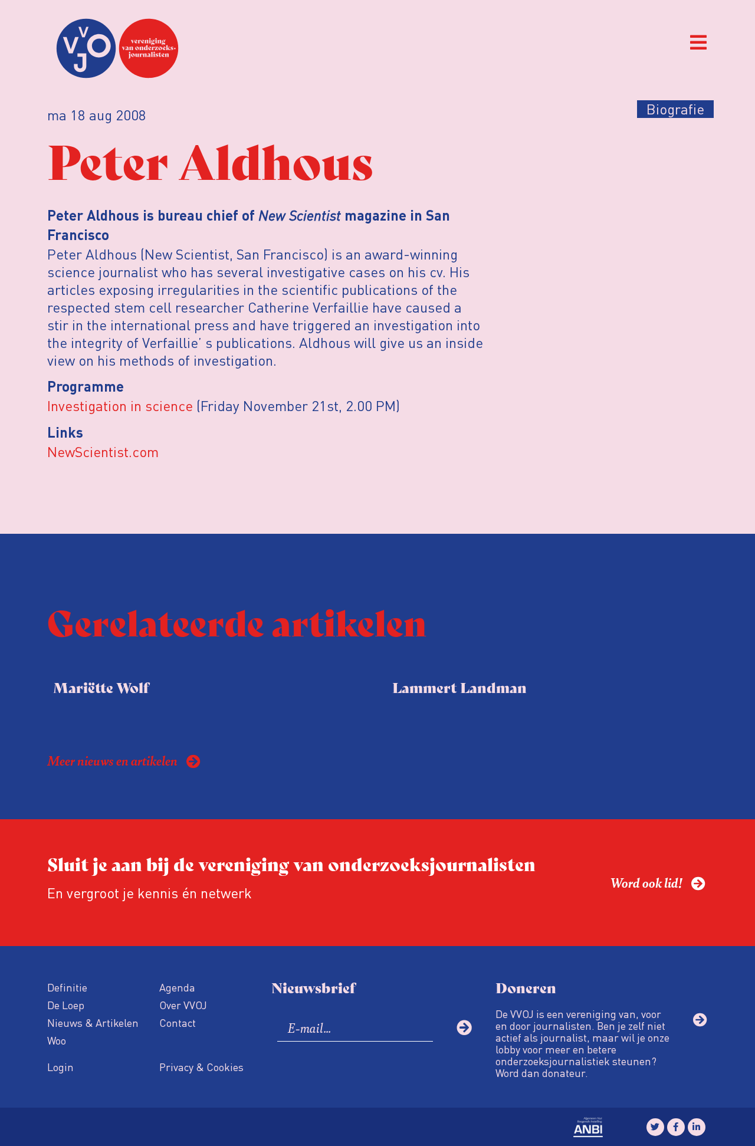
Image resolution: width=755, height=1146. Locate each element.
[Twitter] (655, 1127)
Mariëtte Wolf (101, 687)
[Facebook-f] (676, 1127)
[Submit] (464, 1027)
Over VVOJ (183, 1005)
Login (60, 1066)
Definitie (67, 987)
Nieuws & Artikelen (93, 1022)
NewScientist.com (103, 451)
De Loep (65, 1005)
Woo (56, 1040)
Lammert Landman (459, 687)
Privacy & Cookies (201, 1066)
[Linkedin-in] (696, 1127)
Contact (177, 1022)
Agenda (177, 987)
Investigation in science (120, 405)
